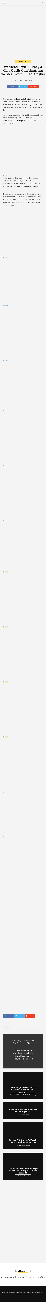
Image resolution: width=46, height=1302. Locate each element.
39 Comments (17, 1095)
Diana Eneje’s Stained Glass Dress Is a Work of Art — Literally (23, 1089)
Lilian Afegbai (14, 1027)
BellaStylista (23, 61)
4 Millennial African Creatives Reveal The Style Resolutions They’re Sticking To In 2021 (23, 1056)
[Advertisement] (23, 31)
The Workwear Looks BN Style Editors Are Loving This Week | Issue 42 (23, 1170)
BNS (16, 80)
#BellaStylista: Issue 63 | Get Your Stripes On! (23, 1110)
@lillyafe (5, 175)
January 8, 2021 (26, 80)
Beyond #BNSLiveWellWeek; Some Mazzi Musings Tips (23, 1141)
